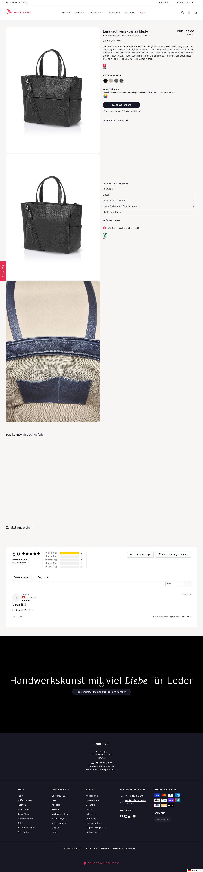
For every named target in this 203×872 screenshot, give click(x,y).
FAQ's (89, 809)
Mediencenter (59, 822)
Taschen (79, 12)
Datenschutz (117, 848)
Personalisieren (26, 818)
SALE (142, 12)
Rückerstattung (94, 822)
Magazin (56, 827)
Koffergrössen (93, 832)
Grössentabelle (112, 220)
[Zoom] (53, 90)
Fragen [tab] (41, 577)
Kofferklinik (92, 795)
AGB (96, 848)
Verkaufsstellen (60, 813)
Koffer (66, 12)
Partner (56, 809)
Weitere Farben (112, 75)
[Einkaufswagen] (195, 12)
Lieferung (91, 818)
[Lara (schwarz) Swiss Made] (148, 138)
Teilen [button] (19, 616)
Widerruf (105, 848)
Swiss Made (23, 813)
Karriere (56, 804)
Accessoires (95, 12)
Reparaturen (92, 800)
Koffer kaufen (25, 800)
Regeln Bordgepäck (96, 827)
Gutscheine (23, 832)
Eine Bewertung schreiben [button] (175, 554)
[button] (105, 81)
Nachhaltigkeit (59, 818)
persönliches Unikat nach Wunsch (149, 92)
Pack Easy (130, 12)
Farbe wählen (111, 89)
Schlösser (91, 813)
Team (54, 800)
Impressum (131, 848)
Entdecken (113, 12)
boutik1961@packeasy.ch (105, 769)
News (54, 832)
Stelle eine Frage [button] (141, 554)
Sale (20, 822)
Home (20, 795)
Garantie (90, 804)
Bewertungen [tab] (21, 577)
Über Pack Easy (60, 795)
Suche (88, 848)
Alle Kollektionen (26, 827)
